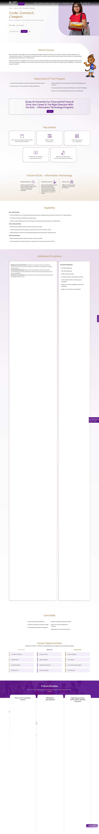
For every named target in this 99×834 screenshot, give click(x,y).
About (35, 3)
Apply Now (24, 31)
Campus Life (79, 3)
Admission (41, 3)
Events (72, 3)
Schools (16, 8)
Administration (66, 3)
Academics (53, 3)
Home (10, 8)
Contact (85, 3)
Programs (47, 3)
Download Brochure (14, 31)
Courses (21, 3)
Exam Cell (59, 3)
